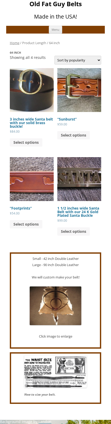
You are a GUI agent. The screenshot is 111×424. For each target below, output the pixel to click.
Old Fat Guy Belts (55, 4)
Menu (55, 29)
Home (14, 43)
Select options (26, 142)
